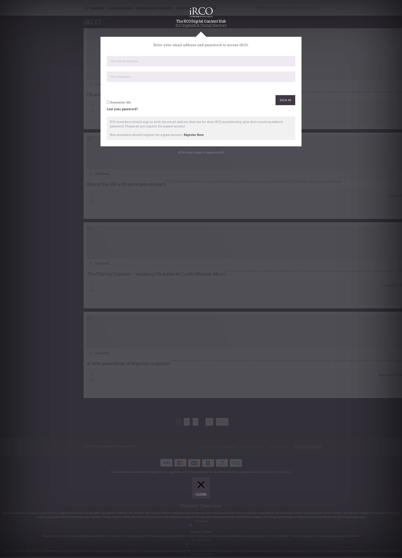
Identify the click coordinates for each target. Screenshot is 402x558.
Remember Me (120, 102)
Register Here (194, 135)
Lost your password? (122, 109)
